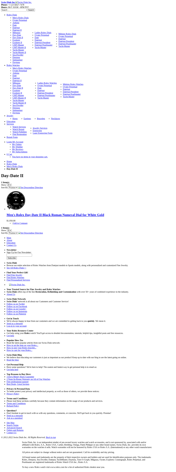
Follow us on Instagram (17, 311)
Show (3, 185)
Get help (10, 335)
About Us (11, 294)
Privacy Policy (13, 394)
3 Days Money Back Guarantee (20, 377)
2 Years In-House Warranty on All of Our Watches (28, 379)
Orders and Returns (15, 430)
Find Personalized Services (18, 280)
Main (9, 238)
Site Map (10, 423)
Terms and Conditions (16, 403)
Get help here (12, 369)
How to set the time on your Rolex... (22, 345)
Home (9, 161)
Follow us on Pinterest (16, 314)
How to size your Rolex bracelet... (21, 348)
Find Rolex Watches (15, 277)
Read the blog (13, 360)
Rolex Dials (12, 164)
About (9, 240)
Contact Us (11, 245)
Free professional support (17, 381)
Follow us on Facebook (17, 306)
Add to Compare (20, 223)
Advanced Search (14, 428)
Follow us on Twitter (16, 304)
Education (11, 243)
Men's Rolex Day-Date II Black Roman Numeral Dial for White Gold (55, 215)
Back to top (51, 437)
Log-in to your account (17, 326)
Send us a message (15, 323)
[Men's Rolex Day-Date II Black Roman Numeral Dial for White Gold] (16, 209)
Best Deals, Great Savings (18, 384)
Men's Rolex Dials (15, 166)
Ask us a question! (15, 418)
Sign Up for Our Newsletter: (19, 252)
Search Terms (12, 425)
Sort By (4, 187)
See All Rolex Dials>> (16, 268)
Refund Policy (13, 406)
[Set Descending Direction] (30, 187)
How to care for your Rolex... (19, 350)
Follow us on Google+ (16, 309)
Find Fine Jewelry (14, 275)
